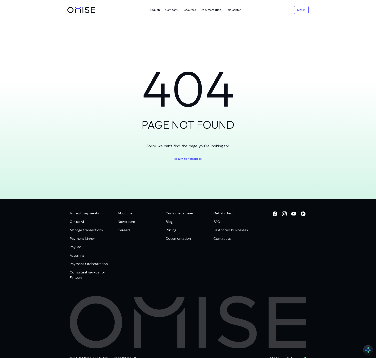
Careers (124, 230)
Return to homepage (188, 158)
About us (125, 213)
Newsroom (126, 221)
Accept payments (84, 213)
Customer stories (179, 213)
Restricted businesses (230, 230)
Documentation (178, 238)
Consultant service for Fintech (87, 275)
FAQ (216, 221)
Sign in (301, 10)
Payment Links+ (82, 238)
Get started (222, 213)
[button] (154, 10)
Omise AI (77, 221)
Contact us (222, 238)
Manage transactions (86, 230)
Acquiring (77, 255)
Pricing (171, 230)
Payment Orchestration (89, 263)
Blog (169, 221)
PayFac (75, 247)
